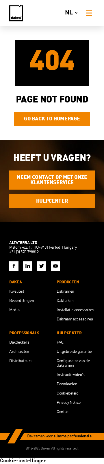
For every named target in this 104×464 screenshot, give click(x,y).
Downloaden (67, 384)
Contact (63, 412)
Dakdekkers (19, 342)
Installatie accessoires (75, 310)
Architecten (19, 352)
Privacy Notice (69, 403)
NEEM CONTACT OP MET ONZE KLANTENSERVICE (52, 180)
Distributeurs (20, 361)
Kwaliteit (16, 291)
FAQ (60, 342)
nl (69, 13)
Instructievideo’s (71, 375)
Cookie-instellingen (23, 460)
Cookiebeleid (68, 393)
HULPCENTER (52, 201)
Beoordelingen (21, 301)
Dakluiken (65, 301)
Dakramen (65, 291)
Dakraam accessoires (75, 319)
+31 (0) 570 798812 (24, 252)
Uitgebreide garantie (74, 352)
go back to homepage (52, 119)
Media (14, 310)
